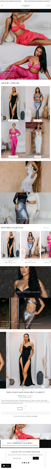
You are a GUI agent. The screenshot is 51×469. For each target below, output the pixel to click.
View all (46, 227)
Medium (25, 408)
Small (20, 408)
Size (25, 406)
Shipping (21, 397)
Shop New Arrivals (42, 31)
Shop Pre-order (25, 189)
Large (31, 408)
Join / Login (25, 221)
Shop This (45, 294)
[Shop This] (25, 313)
